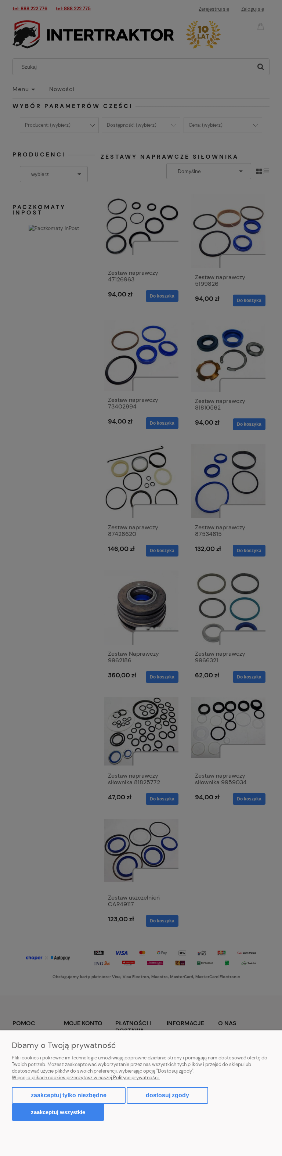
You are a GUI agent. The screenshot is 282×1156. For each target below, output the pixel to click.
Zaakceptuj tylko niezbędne (68, 1095)
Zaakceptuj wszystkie (58, 1112)
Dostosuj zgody (167, 1095)
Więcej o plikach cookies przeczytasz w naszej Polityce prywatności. (86, 1077)
